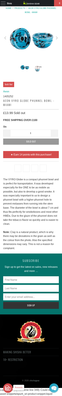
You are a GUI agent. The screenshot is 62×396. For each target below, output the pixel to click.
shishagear (34, 380)
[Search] (50, 3)
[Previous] (5, 38)
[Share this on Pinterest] (34, 168)
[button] (54, 388)
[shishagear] (31, 3)
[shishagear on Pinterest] (28, 371)
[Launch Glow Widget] (8, 388)
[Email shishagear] (50, 371)
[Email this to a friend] (43, 168)
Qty (5, 126)
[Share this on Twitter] (17, 168)
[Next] (56, 38)
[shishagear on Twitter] (11, 371)
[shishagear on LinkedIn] (45, 371)
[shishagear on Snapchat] (39, 371)
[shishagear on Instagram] (33, 371)
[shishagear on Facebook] (16, 371)
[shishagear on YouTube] (22, 371)
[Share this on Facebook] (26, 168)
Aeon (6, 91)
